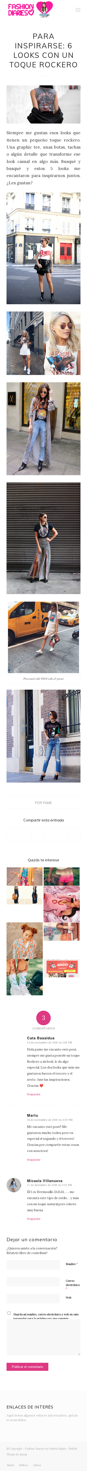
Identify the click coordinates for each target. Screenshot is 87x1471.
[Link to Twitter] (40, 1460)
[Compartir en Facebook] (13, 835)
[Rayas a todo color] (25, 940)
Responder (34, 1094)
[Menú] (77, 10)
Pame (47, 803)
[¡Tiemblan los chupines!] (25, 895)
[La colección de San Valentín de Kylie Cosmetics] (62, 904)
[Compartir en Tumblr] (62, 835)
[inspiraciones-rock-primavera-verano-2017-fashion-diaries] (43, 104)
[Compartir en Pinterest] (50, 835)
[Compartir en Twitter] (25, 835)
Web (68, 1297)
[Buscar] (67, 9)
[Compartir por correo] (74, 835)
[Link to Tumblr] (69, 1460)
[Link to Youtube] (62, 1460)
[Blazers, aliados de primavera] (25, 876)
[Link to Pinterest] (76, 1460)
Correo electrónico (73, 1285)
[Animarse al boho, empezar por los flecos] (62, 931)
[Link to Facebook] (55, 1460)
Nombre (72, 1264)
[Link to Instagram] (47, 1460)
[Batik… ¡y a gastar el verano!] (62, 876)
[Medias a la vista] (25, 977)
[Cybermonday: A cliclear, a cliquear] (62, 968)
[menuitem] (67, 9)
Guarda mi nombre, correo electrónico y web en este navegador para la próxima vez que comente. (46, 1316)
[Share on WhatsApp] (37, 835)
